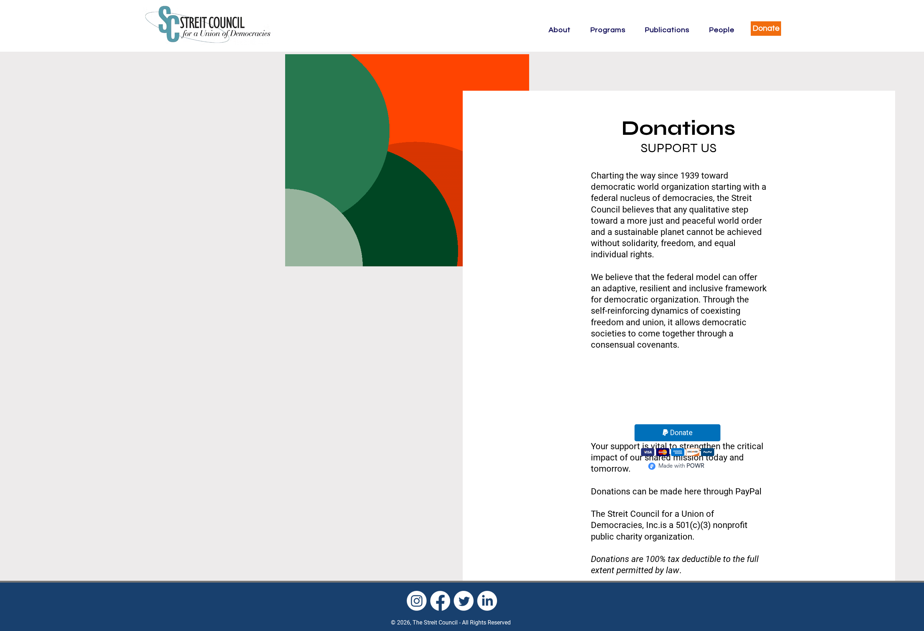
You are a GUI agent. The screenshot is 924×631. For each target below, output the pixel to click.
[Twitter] (464, 601)
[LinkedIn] (487, 601)
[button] (559, 30)
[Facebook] (440, 601)
